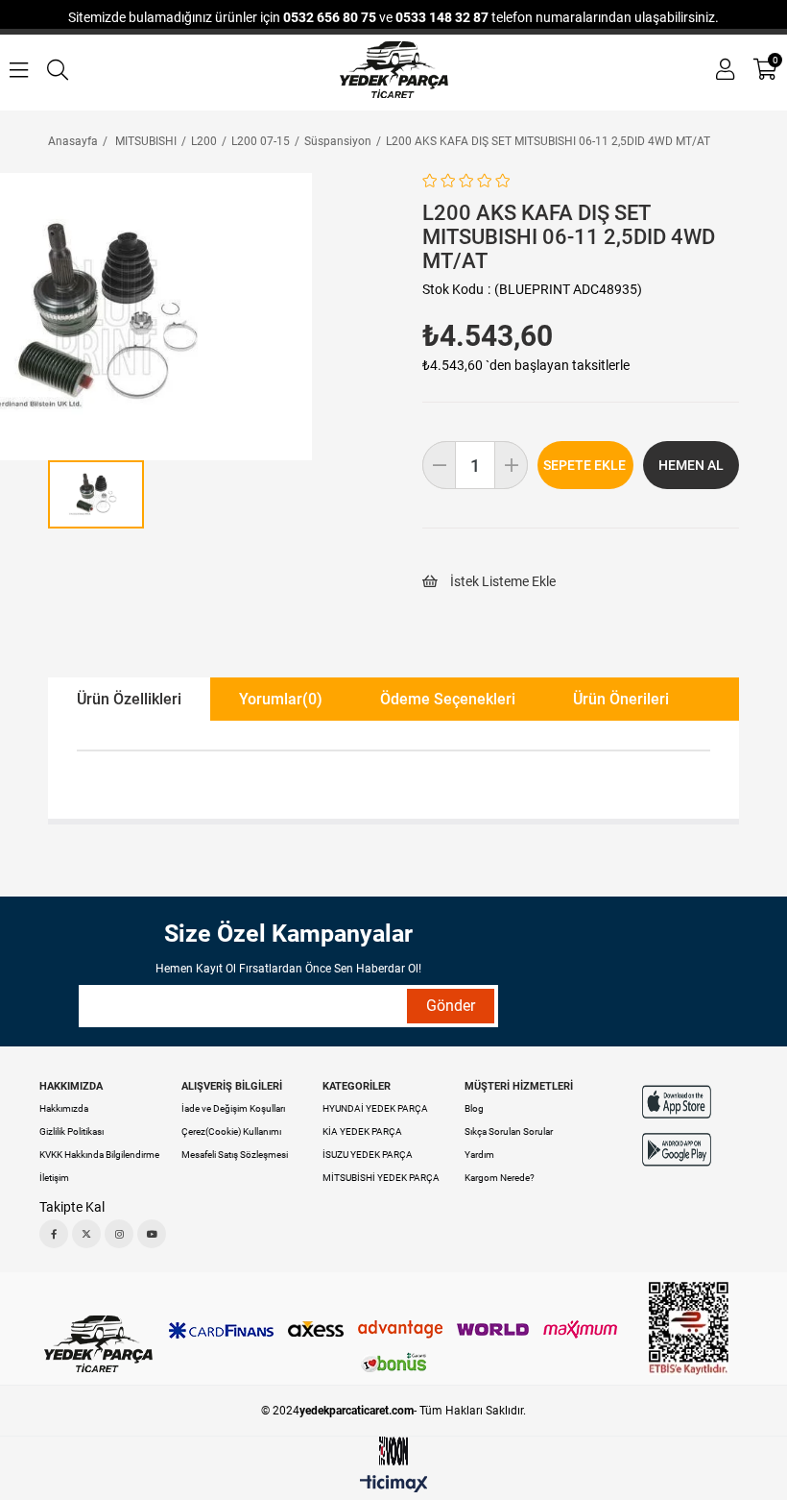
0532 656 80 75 (329, 17)
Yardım (479, 1154)
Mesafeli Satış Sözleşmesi (234, 1154)
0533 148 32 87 (442, 17)
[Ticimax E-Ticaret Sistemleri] (394, 1485)
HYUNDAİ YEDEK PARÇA (375, 1108)
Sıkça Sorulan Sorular (509, 1131)
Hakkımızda (63, 1108)
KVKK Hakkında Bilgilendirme (99, 1154)
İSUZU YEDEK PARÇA (367, 1154)
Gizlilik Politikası (71, 1131)
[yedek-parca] (394, 69)
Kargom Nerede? (500, 1177)
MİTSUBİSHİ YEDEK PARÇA (381, 1177)
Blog (474, 1108)
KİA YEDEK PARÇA (362, 1131)
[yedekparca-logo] (98, 1344)
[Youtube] (151, 1233)
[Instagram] (119, 1233)
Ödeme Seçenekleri (447, 699)
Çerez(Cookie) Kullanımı (231, 1131)
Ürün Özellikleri (129, 699)
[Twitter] (86, 1233)
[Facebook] (53, 1233)
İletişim (54, 1177)
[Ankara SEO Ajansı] (393, 1451)
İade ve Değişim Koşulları (233, 1108)
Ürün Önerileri (621, 699)
